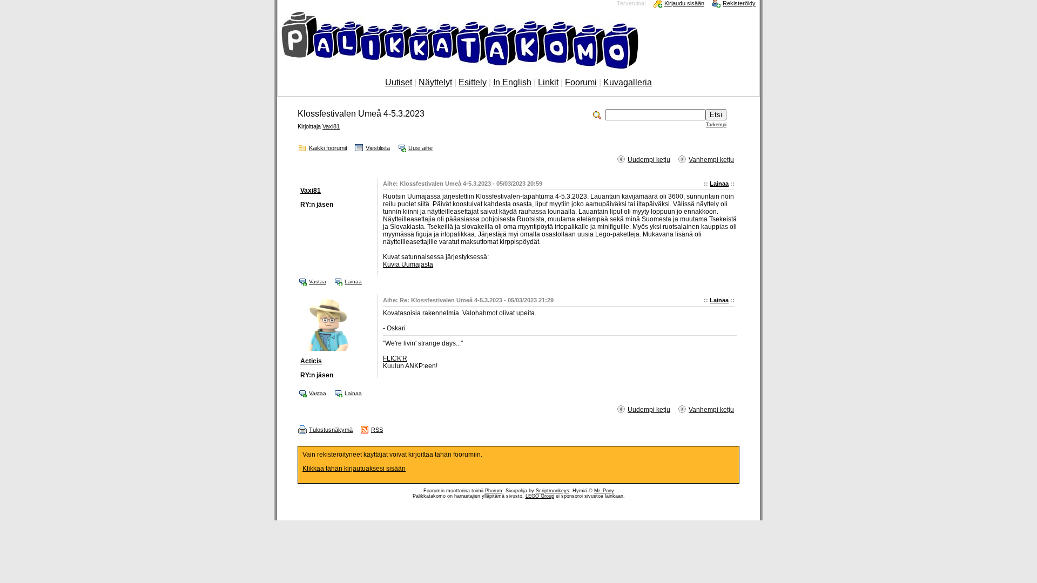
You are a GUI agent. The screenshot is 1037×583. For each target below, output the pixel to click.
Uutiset (398, 82)
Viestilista (378, 148)
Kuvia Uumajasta (408, 264)
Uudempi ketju (649, 160)
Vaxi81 (331, 126)
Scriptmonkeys (552, 490)
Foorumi (581, 82)
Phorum (493, 490)
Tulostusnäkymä (331, 429)
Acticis (311, 361)
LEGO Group (540, 496)
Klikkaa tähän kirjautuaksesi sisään (354, 468)
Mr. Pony (604, 490)
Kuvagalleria (627, 82)
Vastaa (317, 281)
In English (512, 82)
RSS (377, 429)
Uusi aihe (420, 148)
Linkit (548, 82)
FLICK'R (395, 358)
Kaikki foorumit (328, 148)
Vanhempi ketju (711, 160)
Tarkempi (716, 124)
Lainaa (719, 183)
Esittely (473, 82)
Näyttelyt (435, 82)
